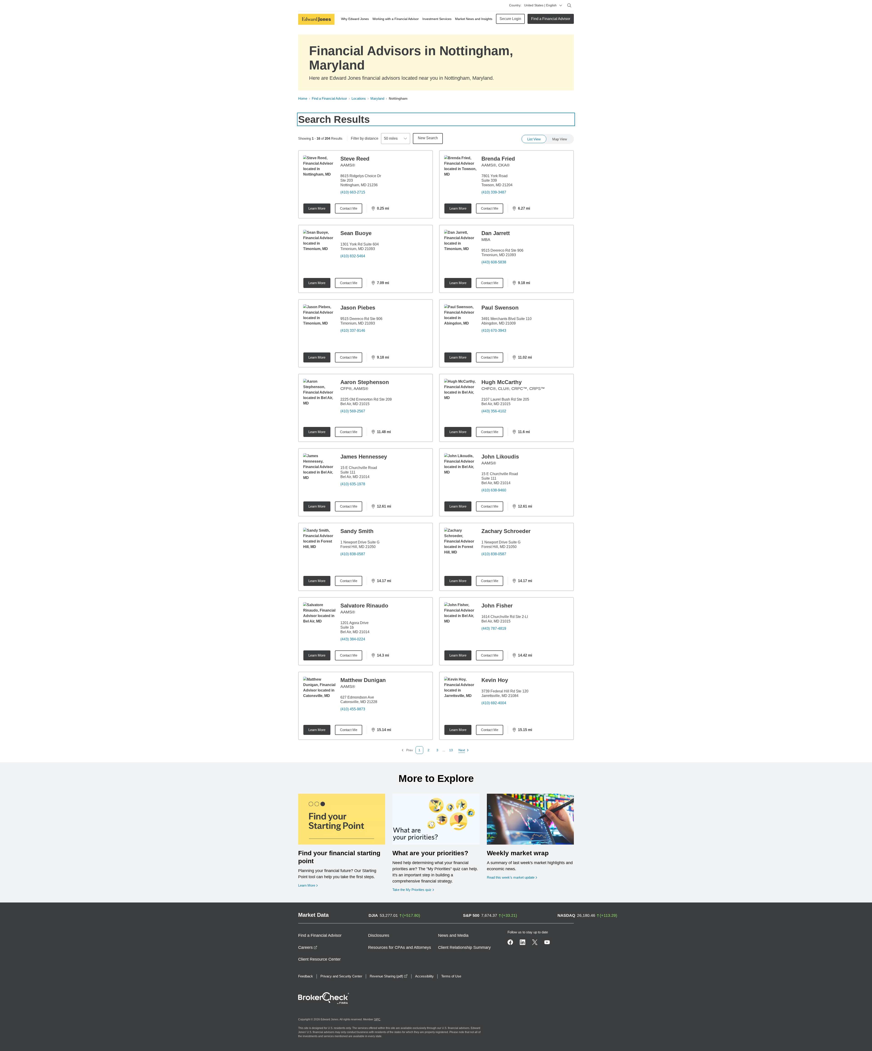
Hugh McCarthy (501, 382)
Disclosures (378, 935)
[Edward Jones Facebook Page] (510, 942)
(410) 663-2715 (352, 192)
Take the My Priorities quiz (413, 889)
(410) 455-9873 (352, 709)
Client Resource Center (319, 959)
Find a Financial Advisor (550, 19)
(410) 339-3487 (493, 192)
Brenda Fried (498, 159)
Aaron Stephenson (364, 382)
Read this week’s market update (511, 877)
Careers (307, 947)
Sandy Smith (357, 531)
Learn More (316, 208)
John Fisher (497, 605)
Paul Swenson (500, 308)
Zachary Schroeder (505, 531)
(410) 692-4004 (493, 703)
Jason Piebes (357, 308)
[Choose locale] (560, 5)
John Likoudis (500, 457)
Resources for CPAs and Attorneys (399, 947)
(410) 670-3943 (493, 330)
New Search (428, 138)
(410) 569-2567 (352, 411)
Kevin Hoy (494, 680)
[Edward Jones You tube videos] (547, 942)
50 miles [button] (391, 138)
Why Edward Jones (355, 19)
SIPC (377, 1019)
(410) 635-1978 (352, 484)
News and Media (453, 935)
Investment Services (436, 19)
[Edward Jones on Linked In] (522, 942)
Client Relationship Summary (464, 947)
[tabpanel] (436, 452)
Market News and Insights (473, 19)
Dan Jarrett (495, 233)
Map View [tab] (559, 139)
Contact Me (348, 208)
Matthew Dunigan (363, 680)
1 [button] (419, 750)
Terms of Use (451, 976)
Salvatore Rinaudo (364, 605)
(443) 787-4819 (493, 628)
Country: (515, 5)
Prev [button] (407, 750)
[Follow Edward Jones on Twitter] (535, 942)
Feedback (305, 976)
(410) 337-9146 (352, 330)
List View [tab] (534, 139)
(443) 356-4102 (493, 411)
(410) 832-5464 (352, 256)
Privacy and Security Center (341, 976)
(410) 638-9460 (493, 490)
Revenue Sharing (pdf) (389, 976)
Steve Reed (354, 159)
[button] (428, 750)
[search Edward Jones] (569, 5)
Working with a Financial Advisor (395, 19)
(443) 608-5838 (493, 262)
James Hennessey (363, 457)
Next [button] (462, 750)
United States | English (540, 5)
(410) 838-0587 (352, 554)
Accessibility (424, 976)
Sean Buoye (356, 233)
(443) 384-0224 (352, 639)
